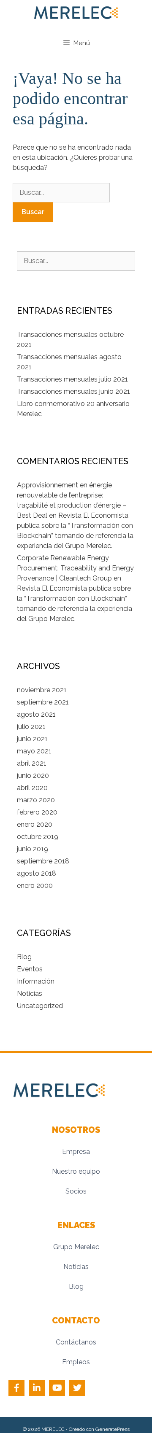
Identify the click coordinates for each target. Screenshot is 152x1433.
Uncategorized (40, 1006)
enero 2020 (34, 824)
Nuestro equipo (76, 1171)
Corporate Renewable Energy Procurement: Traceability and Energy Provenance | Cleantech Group (75, 568)
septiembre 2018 (43, 861)
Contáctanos (76, 1342)
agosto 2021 (36, 714)
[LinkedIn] (37, 1388)
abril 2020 (32, 788)
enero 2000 (35, 886)
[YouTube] (57, 1388)
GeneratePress (112, 1429)
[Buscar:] (61, 192)
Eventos (30, 969)
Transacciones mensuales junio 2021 (73, 391)
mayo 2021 (34, 751)
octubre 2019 (37, 837)
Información (35, 981)
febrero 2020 (37, 812)
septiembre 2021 (43, 702)
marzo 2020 (36, 800)
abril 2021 (31, 763)
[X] (77, 1388)
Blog (24, 957)
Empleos (76, 1362)
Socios (76, 1191)
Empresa (76, 1152)
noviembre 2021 (42, 690)
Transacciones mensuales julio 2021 (72, 379)
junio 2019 (32, 849)
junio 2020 (33, 776)
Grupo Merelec (76, 1247)
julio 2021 (31, 727)
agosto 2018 (36, 873)
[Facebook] (16, 1388)
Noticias (29, 993)
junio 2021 (32, 739)
